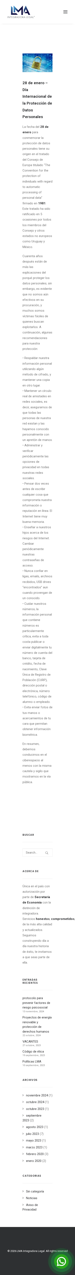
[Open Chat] (61, 1261)
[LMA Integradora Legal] (21, 12)
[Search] (37, 852)
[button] (65, 12)
